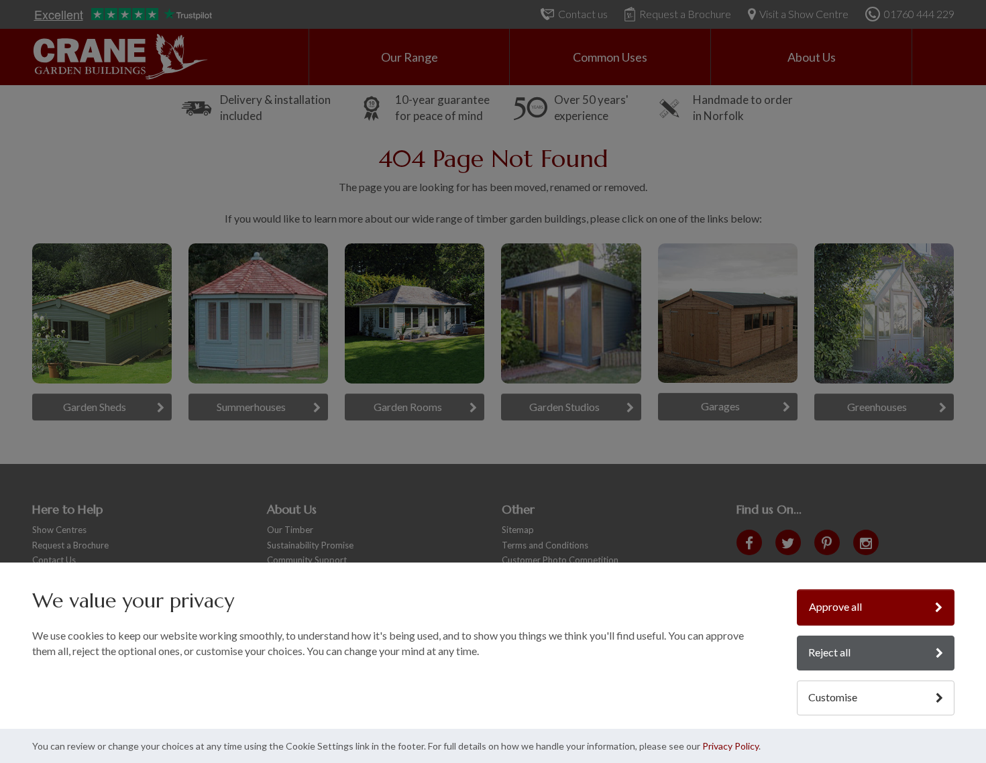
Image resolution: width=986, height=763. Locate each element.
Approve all (835, 606)
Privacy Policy (730, 746)
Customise (832, 697)
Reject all (829, 652)
